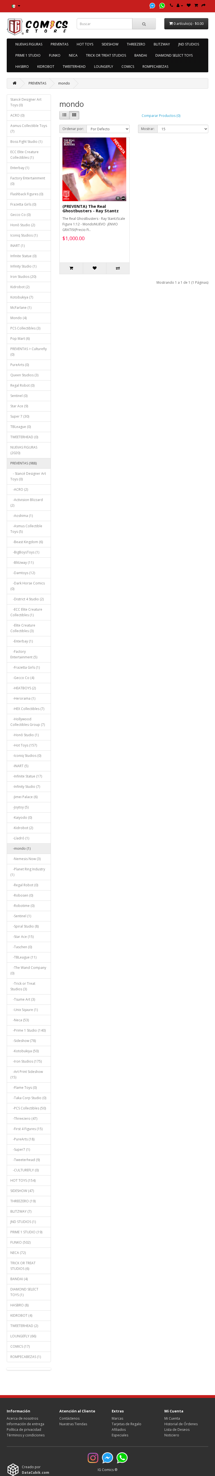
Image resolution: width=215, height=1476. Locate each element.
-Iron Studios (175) (26, 1061)
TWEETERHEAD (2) (24, 1325)
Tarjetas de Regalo (126, 1424)
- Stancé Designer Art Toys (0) (28, 476)
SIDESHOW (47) (22, 1190)
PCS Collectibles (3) (25, 328)
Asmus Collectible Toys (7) (28, 128)
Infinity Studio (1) (23, 266)
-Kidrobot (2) (21, 827)
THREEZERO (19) (23, 1201)
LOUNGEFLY (103, 66)
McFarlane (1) (20, 307)
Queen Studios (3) (24, 375)
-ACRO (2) (19, 489)
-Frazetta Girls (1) (25, 667)
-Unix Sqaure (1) (24, 1009)
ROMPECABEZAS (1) (25, 1356)
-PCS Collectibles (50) (28, 1108)
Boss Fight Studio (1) (26, 141)
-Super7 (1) (20, 1149)
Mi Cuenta (172, 1418)
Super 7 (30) (19, 416)
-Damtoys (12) (22, 572)
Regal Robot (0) (22, 385)
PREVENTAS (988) (23, 463)
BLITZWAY (162, 44)
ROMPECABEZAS (155, 66)
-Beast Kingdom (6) (26, 542)
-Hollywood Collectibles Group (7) (27, 722)
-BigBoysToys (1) (24, 552)
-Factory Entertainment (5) (23, 654)
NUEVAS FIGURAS (28, 44)
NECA (73, 55)
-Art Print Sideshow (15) (26, 1074)
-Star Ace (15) (22, 936)
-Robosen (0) (21, 895)
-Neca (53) (19, 1020)
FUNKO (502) (20, 1242)
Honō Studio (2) (22, 225)
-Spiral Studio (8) (24, 926)
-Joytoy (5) (19, 807)
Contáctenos (69, 1418)
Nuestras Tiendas (73, 1424)
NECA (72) (18, 1252)
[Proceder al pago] (203, 5)
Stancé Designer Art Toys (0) (25, 102)
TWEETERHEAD (74, 66)
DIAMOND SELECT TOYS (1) (24, 1292)
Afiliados (119, 1429)
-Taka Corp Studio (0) (28, 1097)
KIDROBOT (45, 66)
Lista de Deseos (177, 1429)
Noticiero (171, 1435)
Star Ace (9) (19, 406)
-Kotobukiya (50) (24, 1051)
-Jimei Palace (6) (24, 796)
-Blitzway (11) (22, 562)
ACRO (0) (17, 115)
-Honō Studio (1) (24, 735)
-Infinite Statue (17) (26, 776)
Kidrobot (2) (19, 287)
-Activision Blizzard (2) (26, 502)
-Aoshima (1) (21, 515)
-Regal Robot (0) (24, 885)
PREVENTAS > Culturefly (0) (28, 351)
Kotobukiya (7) (21, 297)
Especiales (120, 1435)
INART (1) (17, 245)
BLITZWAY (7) (20, 1211)
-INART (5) (19, 766)
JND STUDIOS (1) (23, 1221)
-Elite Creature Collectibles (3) (22, 628)
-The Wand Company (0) (28, 970)
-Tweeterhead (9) (25, 1159)
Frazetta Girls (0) (23, 204)
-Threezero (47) (23, 1118)
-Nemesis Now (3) (25, 858)
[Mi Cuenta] (180, 5)
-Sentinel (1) (20, 916)
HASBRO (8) (19, 1305)
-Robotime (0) (22, 905)
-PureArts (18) (22, 1139)
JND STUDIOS (188, 44)
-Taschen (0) (21, 947)
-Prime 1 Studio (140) (28, 1030)
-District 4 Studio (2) (27, 599)
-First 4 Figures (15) (26, 1128)
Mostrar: (148, 128)
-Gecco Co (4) (22, 677)
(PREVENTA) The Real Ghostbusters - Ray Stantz (90, 208)
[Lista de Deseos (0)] (189, 5)
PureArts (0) (19, 364)
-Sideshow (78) (23, 1040)
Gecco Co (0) (20, 214)
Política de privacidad (24, 1429)
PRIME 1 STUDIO (28, 55)
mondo (64, 83)
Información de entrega (25, 1424)
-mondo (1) (20, 848)
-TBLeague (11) (23, 957)
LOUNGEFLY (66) (23, 1336)
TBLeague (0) (20, 426)
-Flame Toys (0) (23, 1087)
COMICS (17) (20, 1346)
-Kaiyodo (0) (21, 817)
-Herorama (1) (22, 698)
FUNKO (54, 55)
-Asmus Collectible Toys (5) (26, 529)
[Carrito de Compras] (196, 5)
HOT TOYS (85, 44)
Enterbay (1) (19, 167)
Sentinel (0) (18, 395)
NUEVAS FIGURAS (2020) (23, 450)
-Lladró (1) (19, 838)
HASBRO (22, 66)
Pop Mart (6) (20, 338)
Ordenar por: (73, 128)
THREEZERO (136, 44)
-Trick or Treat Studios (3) (22, 986)
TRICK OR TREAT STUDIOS (106, 55)
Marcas (117, 1418)
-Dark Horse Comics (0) (27, 586)
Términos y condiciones (26, 1435)
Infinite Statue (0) (23, 256)
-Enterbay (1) (21, 641)
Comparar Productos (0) (161, 115)
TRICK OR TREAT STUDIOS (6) (23, 1266)
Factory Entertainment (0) (27, 181)
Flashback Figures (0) (26, 194)
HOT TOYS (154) (23, 1180)
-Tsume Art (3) (22, 999)
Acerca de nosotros (22, 1418)
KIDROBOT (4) (21, 1315)
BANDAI (140, 55)
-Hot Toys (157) (23, 745)
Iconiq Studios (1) (24, 235)
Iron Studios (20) (23, 276)
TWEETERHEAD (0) (24, 437)
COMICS (127, 66)
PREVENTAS (59, 44)
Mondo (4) (18, 318)
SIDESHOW (110, 44)
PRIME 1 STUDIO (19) (26, 1232)
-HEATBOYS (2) (23, 688)
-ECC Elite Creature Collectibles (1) (26, 612)
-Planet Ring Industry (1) (27, 872)
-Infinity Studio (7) (25, 786)
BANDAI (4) (19, 1279)
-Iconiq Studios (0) (25, 755)
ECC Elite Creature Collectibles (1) (24, 155)
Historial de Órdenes (181, 1424)
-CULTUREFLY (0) (24, 1170)
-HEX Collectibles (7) (27, 708)
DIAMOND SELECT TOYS (174, 55)
